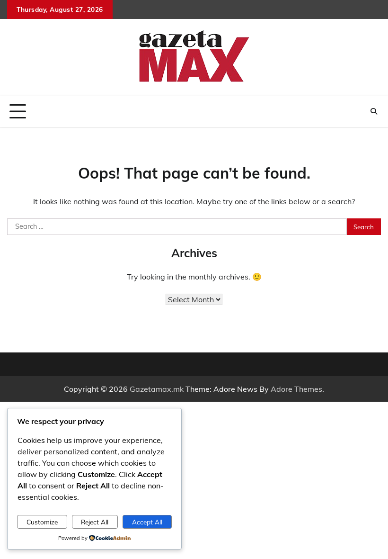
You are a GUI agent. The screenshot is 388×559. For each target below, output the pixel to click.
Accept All (147, 522)
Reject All (94, 522)
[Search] (374, 111)
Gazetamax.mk (157, 389)
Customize (42, 522)
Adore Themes (296, 389)
